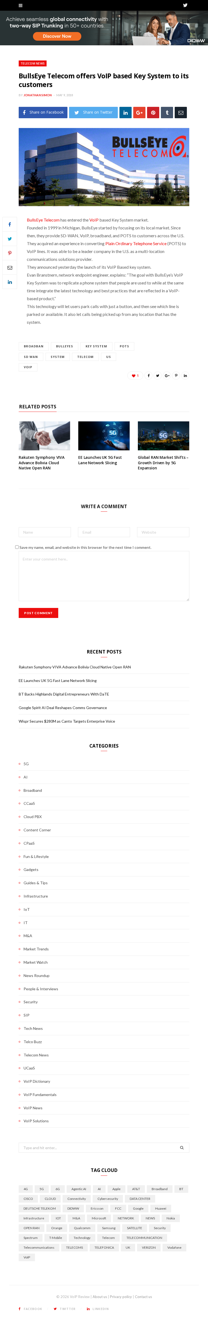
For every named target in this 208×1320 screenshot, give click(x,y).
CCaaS (29, 803)
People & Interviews (41, 988)
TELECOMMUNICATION (144, 1238)
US (108, 357)
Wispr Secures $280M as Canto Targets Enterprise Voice (67, 721)
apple (116, 1189)
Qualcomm (82, 1228)
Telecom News (33, 63)
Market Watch (36, 962)
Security (31, 1001)
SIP (27, 1015)
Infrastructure (36, 896)
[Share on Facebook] (9, 224)
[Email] (181, 112)
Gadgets (31, 869)
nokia (171, 1218)
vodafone (174, 1247)
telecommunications (39, 1247)
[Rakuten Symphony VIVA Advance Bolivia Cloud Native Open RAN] (44, 435)
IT (26, 922)
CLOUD (50, 1199)
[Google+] (139, 112)
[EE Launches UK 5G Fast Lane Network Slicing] (104, 435)
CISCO (28, 1199)
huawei (160, 1208)
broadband (160, 1189)
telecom (85, 357)
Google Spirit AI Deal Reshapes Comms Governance (63, 707)
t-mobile (55, 1238)
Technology (82, 1238)
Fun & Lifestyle (36, 856)
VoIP (94, 219)
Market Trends (36, 949)
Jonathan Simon (38, 95)
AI (26, 777)
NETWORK (126, 1218)
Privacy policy (121, 1297)
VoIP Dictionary (37, 1081)
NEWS (150, 1218)
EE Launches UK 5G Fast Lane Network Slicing (100, 460)
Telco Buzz (33, 1041)
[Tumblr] (167, 112)
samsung (108, 1228)
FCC (118, 1208)
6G (58, 1189)
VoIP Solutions (36, 1121)
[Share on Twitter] (9, 238)
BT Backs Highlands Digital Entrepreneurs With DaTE (64, 694)
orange (56, 1228)
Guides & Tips (36, 882)
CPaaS (29, 843)
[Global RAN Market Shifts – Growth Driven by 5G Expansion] (163, 435)
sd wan (31, 357)
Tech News (33, 1028)
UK (128, 1247)
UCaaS (29, 1068)
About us (100, 1297)
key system (96, 346)
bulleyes (64, 346)
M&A (28, 935)
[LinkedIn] (125, 112)
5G (26, 763)
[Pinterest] (153, 112)
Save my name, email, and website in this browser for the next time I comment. (85, 547)
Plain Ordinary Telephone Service (136, 243)
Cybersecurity (108, 1199)
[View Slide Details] (104, 28)
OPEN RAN (32, 1228)
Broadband (33, 790)
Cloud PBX (33, 816)
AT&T (136, 1189)
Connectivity (76, 1199)
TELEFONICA (104, 1247)
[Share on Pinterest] (176, 375)
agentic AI (79, 1189)
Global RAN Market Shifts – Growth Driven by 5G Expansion (163, 462)
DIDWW (73, 1208)
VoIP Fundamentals (40, 1094)
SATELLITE (134, 1228)
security (160, 1228)
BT (181, 1189)
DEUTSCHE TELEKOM (40, 1208)
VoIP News (33, 1108)
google (138, 1208)
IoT (27, 909)
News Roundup (37, 975)
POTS (124, 346)
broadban (34, 346)
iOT (58, 1218)
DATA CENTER (140, 1199)
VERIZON (149, 1247)
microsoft (99, 1218)
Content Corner (37, 830)
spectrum (31, 1238)
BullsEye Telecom (43, 219)
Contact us (143, 1297)
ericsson (97, 1208)
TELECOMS (74, 1247)
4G (26, 1189)
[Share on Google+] (167, 375)
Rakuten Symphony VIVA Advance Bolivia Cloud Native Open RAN (41, 462)
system (58, 357)
